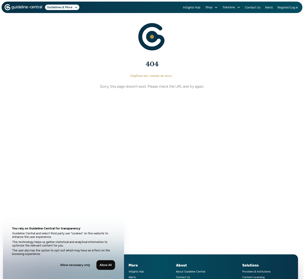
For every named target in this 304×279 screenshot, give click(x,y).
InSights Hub (191, 7)
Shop (209, 7)
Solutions (229, 7)
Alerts (269, 7)
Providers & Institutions (256, 271)
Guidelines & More (59, 7)
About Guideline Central (190, 271)
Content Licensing (253, 277)
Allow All (106, 265)
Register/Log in (287, 7)
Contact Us (252, 7)
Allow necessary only (75, 265)
